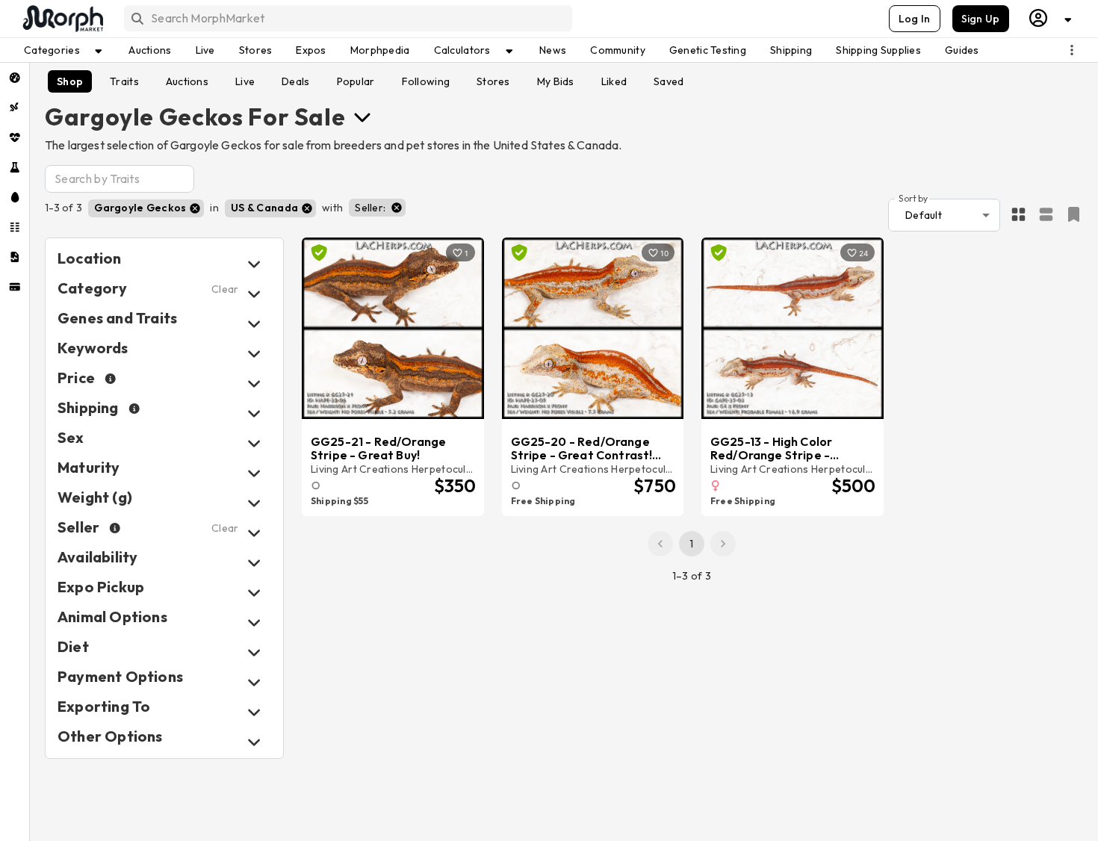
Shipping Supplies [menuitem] (878, 50)
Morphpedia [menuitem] (380, 50)
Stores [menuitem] (256, 50)
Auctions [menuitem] (149, 50)
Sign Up (980, 18)
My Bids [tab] (555, 81)
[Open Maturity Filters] (254, 473)
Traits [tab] (124, 81)
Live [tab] (245, 81)
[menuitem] (14, 78)
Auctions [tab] (187, 81)
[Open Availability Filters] (254, 563)
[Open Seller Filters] (254, 533)
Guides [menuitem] (962, 50)
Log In (915, 18)
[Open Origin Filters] (254, 622)
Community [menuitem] (617, 50)
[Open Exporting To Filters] (254, 712)
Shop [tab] (70, 81)
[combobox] (347, 18)
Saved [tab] (668, 81)
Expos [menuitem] (311, 50)
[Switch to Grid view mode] (1018, 215)
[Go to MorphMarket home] (62, 18)
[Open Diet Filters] (254, 652)
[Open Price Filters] (254, 383)
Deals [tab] (295, 81)
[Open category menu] (362, 116)
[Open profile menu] (1051, 18)
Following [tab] (426, 81)
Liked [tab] (614, 81)
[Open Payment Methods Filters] (254, 682)
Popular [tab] (356, 81)
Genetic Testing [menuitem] (707, 50)
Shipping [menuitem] (791, 50)
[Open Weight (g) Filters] (254, 503)
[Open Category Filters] (254, 294)
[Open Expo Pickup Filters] (254, 592)
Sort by (913, 197)
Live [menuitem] (205, 50)
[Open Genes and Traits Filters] (254, 324)
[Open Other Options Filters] (254, 742)
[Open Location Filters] (254, 264)
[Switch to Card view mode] (1046, 215)
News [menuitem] (552, 50)
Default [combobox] (923, 215)
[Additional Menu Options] (1072, 50)
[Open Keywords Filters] (254, 353)
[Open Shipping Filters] (254, 413)
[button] (146, 208)
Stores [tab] (493, 81)
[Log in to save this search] (1073, 214)
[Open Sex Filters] (254, 443)
